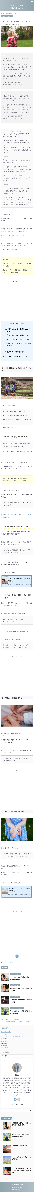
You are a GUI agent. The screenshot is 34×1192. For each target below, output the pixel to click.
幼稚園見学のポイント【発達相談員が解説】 (17, 1021)
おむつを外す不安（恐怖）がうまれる (17, 339)
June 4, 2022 (18, 85)
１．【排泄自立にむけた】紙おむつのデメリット (17, 330)
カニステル (4, 1041)
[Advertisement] (17, 300)
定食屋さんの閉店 (6, 1032)
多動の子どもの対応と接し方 (13, 1019)
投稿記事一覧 (9, 963)
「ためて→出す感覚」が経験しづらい (17, 335)
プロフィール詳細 (17, 1104)
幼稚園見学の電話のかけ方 (19, 1145)
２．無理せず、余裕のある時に (14, 352)
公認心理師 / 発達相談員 (17, 1187)
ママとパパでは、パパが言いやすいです (12, 1036)
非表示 (21, 323)
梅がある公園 (5, 1045)
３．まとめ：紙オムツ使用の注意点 (15, 356)
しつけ (4, 963)
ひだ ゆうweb (17, 8)
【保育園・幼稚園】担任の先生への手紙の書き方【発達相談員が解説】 (21, 1170)
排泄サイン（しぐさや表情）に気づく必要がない (18, 344)
